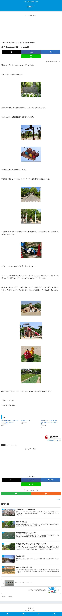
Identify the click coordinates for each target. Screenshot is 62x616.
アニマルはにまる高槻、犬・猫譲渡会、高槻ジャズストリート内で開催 (49, 422)
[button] (57, 366)
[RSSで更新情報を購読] (46, 493)
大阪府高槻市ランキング (53, 440)
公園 (4, 445)
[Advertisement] (31, 28)
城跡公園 (14, 445)
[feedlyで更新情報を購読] (16, 493)
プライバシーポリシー (31, 610)
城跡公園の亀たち (25, 420)
